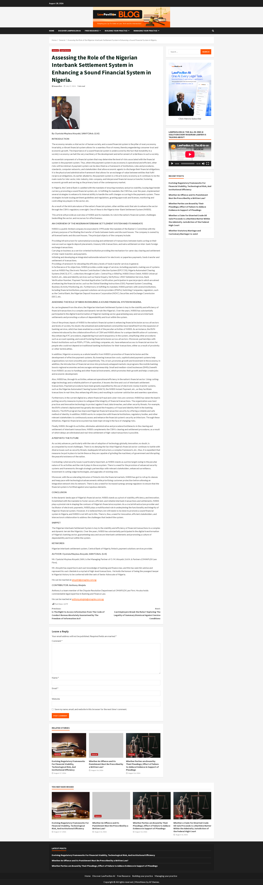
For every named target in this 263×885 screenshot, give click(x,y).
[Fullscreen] (207, 163)
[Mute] (203, 163)
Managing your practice (145, 30)
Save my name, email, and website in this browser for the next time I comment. (91, 709)
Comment (57, 641)
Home (51, 30)
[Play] (172, 163)
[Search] (213, 30)
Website (56, 698)
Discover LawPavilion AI (69, 30)
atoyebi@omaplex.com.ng (84, 579)
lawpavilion (58, 86)
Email (55, 688)
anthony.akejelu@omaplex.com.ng (88, 599)
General (55, 50)
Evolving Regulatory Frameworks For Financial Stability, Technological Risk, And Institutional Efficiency (69, 745)
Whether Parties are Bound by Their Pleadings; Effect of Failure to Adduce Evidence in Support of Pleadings (143, 745)
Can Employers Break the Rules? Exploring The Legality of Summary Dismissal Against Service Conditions (137, 613)
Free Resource (92, 30)
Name (55, 677)
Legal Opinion (65, 50)
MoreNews (140, 882)
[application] (190, 154)
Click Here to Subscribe (190, 118)
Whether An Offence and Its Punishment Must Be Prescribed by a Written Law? (106, 745)
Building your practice (116, 30)
